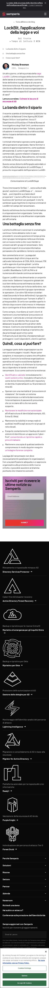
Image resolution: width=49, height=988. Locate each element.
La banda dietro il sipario (16, 49)
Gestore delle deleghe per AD (16, 695)
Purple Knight (9, 820)
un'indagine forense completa (18, 450)
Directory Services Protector (16, 572)
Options (24, 976)
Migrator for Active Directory (16, 759)
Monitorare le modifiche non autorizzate (23, 411)
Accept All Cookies (24, 983)
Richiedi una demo (11, 905)
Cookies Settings (24, 968)
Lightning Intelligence (13, 727)
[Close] (46, 951)
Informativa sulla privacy (38, 945)
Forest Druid (8, 849)
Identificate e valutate (15, 375)
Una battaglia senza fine (15, 53)
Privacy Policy (11, 509)
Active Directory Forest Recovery (18, 601)
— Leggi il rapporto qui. (25, 5)
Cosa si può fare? (13, 58)
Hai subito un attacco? (13, 910)
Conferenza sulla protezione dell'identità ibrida (24, 915)
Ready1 (6, 791)
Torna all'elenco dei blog (25, 22)
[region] (24, 968)
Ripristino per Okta (11, 665)
